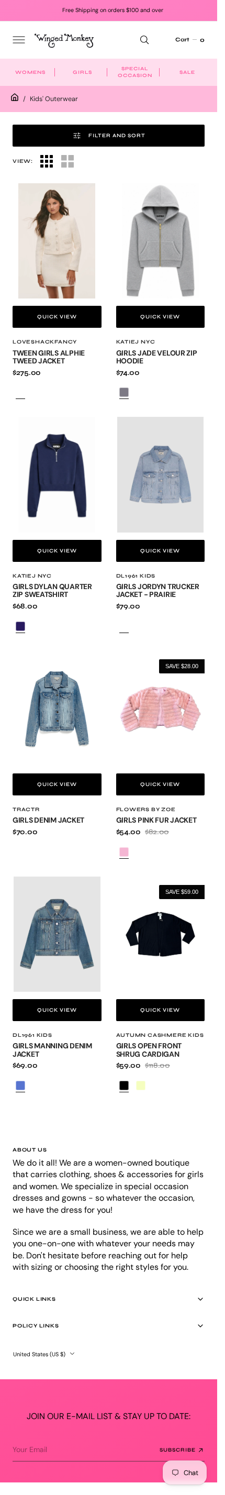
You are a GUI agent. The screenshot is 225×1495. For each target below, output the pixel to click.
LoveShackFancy (45, 342)
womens (30, 72)
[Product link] (57, 240)
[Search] (144, 39)
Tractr (26, 809)
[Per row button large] (46, 161)
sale (187, 72)
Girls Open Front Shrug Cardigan (149, 1049)
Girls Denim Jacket (48, 820)
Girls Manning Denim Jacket (52, 1049)
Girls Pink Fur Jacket (156, 820)
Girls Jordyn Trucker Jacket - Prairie (157, 590)
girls (82, 72)
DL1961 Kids (136, 576)
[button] (18, 39)
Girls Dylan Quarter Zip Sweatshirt (52, 590)
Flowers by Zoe (146, 809)
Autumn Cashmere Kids (160, 1035)
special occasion (135, 72)
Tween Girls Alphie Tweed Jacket (49, 357)
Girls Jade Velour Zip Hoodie (156, 357)
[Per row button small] (67, 161)
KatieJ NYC (135, 342)
